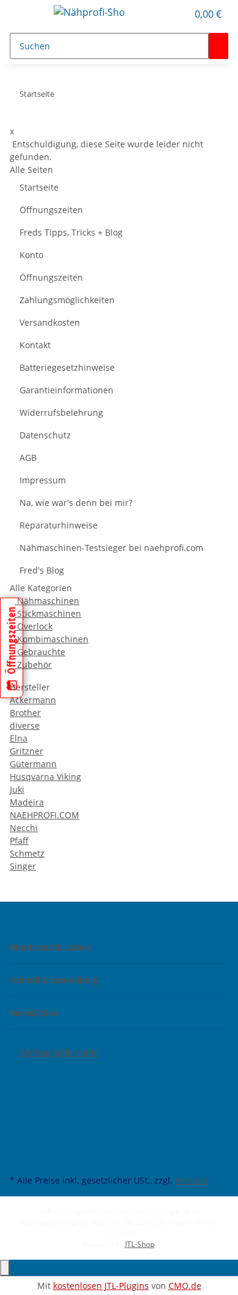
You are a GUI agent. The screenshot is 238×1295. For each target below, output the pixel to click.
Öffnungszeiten (51, 210)
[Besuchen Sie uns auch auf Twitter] (19, 1086)
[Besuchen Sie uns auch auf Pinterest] (19, 1115)
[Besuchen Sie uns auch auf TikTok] (19, 1143)
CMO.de (184, 1285)
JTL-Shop (139, 1244)
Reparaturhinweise (59, 525)
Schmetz (27, 853)
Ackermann (33, 700)
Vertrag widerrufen (59, 1052)
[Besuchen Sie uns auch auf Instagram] (19, 1129)
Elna (18, 738)
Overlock (33, 626)
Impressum (43, 480)
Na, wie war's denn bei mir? (76, 502)
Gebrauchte (40, 652)
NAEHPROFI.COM (44, 815)
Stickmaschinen (48, 613)
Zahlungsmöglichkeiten (67, 300)
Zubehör (33, 664)
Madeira (27, 802)
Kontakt (35, 345)
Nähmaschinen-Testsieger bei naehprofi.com (111, 547)
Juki (17, 789)
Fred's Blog (42, 570)
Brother (25, 712)
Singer (23, 866)
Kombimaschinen (51, 639)
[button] (178, 14)
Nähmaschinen (47, 600)
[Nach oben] (5, 1268)
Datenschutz (45, 435)
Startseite (39, 187)
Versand (192, 1180)
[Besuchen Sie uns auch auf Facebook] (19, 1072)
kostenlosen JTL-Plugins (101, 1285)
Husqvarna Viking (45, 776)
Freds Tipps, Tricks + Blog (71, 232)
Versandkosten (50, 322)
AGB (28, 457)
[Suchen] (218, 46)
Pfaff (19, 840)
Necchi (24, 828)
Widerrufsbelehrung (61, 412)
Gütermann (33, 764)
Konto (31, 255)
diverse (25, 725)
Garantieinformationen (67, 390)
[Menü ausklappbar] (25, 14)
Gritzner (26, 751)
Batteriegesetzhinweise (67, 367)
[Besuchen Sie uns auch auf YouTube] (19, 1100)
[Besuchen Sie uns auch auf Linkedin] (19, 1157)
